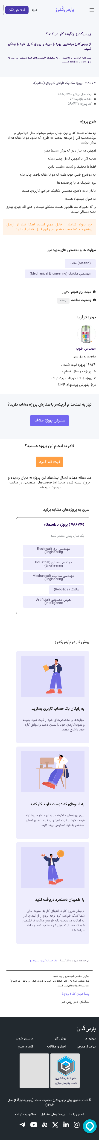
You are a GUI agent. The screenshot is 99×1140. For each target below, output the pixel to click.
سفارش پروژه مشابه (49, 420)
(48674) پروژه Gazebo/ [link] (64, 525)
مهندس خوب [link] (86, 348)
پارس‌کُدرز (64, 10)
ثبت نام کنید (49, 462)
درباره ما (90, 1038)
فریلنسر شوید (24, 1038)
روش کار (60, 1038)
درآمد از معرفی (86, 1046)
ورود (34, 10)
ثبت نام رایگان (17, 10)
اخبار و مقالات (56, 1046)
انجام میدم (25, 1046)
